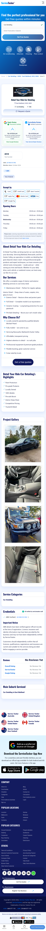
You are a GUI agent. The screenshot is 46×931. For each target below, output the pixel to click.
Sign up (3, 802)
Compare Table (5, 858)
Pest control (38, 54)
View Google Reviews (12, 142)
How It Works (5, 855)
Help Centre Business (29, 863)
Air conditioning (9, 54)
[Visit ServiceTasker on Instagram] (19, 873)
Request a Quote (24, 111)
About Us (4, 787)
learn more (26, 238)
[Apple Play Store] (11, 769)
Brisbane (25, 815)
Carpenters (4, 835)
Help (2, 797)
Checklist (4, 792)
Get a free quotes (23, 362)
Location (3, 812)
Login (24, 800)
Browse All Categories (29, 855)
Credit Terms (5, 861)
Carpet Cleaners (27, 835)
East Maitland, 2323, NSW (30, 76)
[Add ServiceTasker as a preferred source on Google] (23, 745)
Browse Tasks (5, 863)
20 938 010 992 (11, 162)
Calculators (26, 794)
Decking (3, 832)
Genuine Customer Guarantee (9, 853)
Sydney (25, 812)
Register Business (24, 928)
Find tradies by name (29, 797)
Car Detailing (12, 76)
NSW (19, 76)
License (25, 858)
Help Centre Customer (7, 866)
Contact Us (26, 792)
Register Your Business (19, 891)
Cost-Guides (4, 789)
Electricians (26, 840)
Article (25, 789)
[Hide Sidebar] (43, 2)
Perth (2, 817)
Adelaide (25, 817)
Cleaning (29, 54)
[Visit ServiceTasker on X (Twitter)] (14, 873)
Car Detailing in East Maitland (13, 692)
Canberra (4, 820)
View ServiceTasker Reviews (34, 142)
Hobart (25, 820)
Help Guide (26, 861)
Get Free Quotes (21, 882)
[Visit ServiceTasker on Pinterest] (9, 873)
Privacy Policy (27, 850)
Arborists (20, 54)
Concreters (4, 840)
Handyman (23, 65)
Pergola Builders (27, 830)
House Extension (6, 830)
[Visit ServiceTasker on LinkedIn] (24, 873)
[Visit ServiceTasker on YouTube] (28, 873)
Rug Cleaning (5, 838)
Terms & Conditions (7, 850)
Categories (4, 794)
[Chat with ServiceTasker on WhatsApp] (33, 873)
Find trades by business (8, 800)
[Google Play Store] (34, 769)
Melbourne (4, 815)
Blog (24, 787)
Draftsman (26, 832)
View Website (9, 177)
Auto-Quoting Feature (29, 853)
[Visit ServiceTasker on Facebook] (4, 873)
